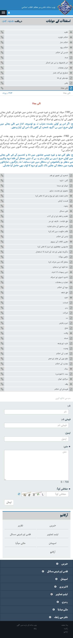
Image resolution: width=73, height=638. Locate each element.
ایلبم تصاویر (62, 594)
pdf (5, 21)
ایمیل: (67, 433)
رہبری (65, 602)
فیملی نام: (65, 419)
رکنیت (66, 628)
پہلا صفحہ (64, 625)
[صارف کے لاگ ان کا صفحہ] (9, 12)
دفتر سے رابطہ (61, 617)
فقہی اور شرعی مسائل (57, 571)
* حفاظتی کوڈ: (63, 489)
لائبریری (63, 587)
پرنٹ (4, 93)
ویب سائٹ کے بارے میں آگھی (26, 625)
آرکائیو (66, 632)
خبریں (64, 564)
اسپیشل (64, 579)
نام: (68, 406)
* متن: (66, 446)
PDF (10, 93)
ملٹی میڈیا (63, 610)
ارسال (9, 502)
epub (11, 21)
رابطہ (34, 628)
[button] (3, 12)
